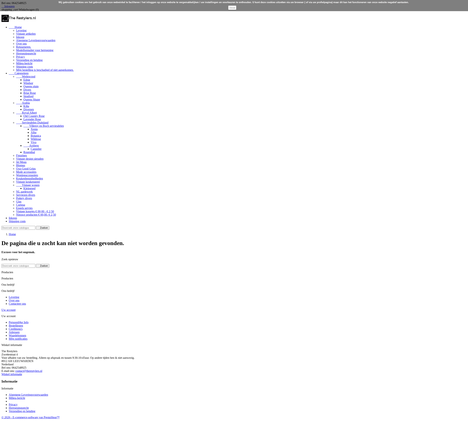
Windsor (28, 83)
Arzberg (31, 145)
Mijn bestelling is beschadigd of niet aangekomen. (45, 69)
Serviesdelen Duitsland (32, 122)
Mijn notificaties (18, 338)
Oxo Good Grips (26, 168)
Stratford (28, 96)
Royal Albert (26, 112)
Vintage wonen (27, 185)
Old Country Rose (34, 116)
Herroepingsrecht (26, 53)
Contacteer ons (17, 303)
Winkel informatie (11, 374)
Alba (33, 132)
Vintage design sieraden (30, 158)
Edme (26, 79)
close (232, 7)
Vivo (33, 142)
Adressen (14, 332)
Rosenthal (29, 152)
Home (15, 27)
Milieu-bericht (24, 63)
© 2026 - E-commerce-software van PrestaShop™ (30, 417)
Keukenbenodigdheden (29, 178)
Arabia (23, 102)
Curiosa (20, 204)
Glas (18, 201)
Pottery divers (24, 198)
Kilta (26, 106)
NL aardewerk (24, 191)
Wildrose (36, 139)
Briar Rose (29, 92)
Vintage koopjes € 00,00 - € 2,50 (35, 211)
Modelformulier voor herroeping (34, 50)
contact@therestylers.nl (28, 370)
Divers (27, 89)
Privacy (20, 56)
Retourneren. (23, 46)
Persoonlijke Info (19, 322)
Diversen (28, 109)
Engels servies (24, 208)
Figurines (21, 155)
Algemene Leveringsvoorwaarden (35, 40)
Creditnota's (15, 328)
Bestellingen (16, 325)
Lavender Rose (32, 119)
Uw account (8, 309)
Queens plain (31, 86)
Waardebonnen (17, 335)
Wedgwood (25, 76)
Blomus (20, 165)
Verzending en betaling (29, 60)
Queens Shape (31, 99)
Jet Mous (21, 162)
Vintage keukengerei (28, 181)
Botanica (36, 135)
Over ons (21, 43)
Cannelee (36, 148)
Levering (21, 30)
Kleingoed (29, 188)
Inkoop (20, 37)
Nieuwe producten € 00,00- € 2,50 (36, 214)
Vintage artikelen (26, 33)
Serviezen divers (25, 194)
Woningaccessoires (27, 175)
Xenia (34, 129)
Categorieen (19, 73)
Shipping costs (24, 66)
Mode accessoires (26, 171)
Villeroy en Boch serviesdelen (43, 125)
